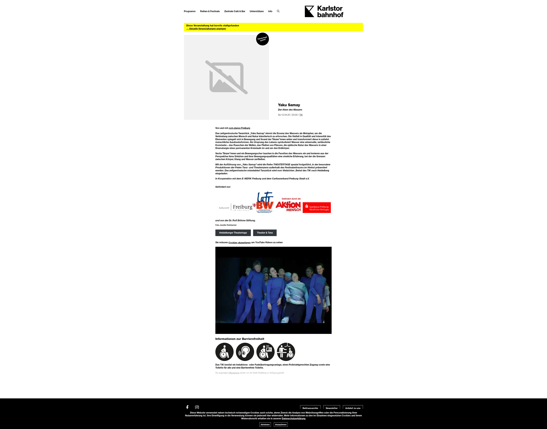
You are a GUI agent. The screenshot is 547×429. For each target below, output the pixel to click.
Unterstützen (257, 11)
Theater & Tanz (265, 232)
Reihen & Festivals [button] (210, 11)
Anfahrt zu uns (353, 408)
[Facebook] (187, 407)
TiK (301, 114)
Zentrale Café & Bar (234, 11)
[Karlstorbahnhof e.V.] (324, 11)
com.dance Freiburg (239, 128)
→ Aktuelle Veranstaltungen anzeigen (206, 28)
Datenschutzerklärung (293, 418)
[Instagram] (197, 407)
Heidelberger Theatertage (233, 232)
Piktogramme (234, 373)
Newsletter (332, 408)
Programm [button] (190, 11)
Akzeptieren (280, 424)
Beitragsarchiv (310, 408)
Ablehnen (265, 424)
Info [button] (270, 11)
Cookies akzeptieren (239, 242)
